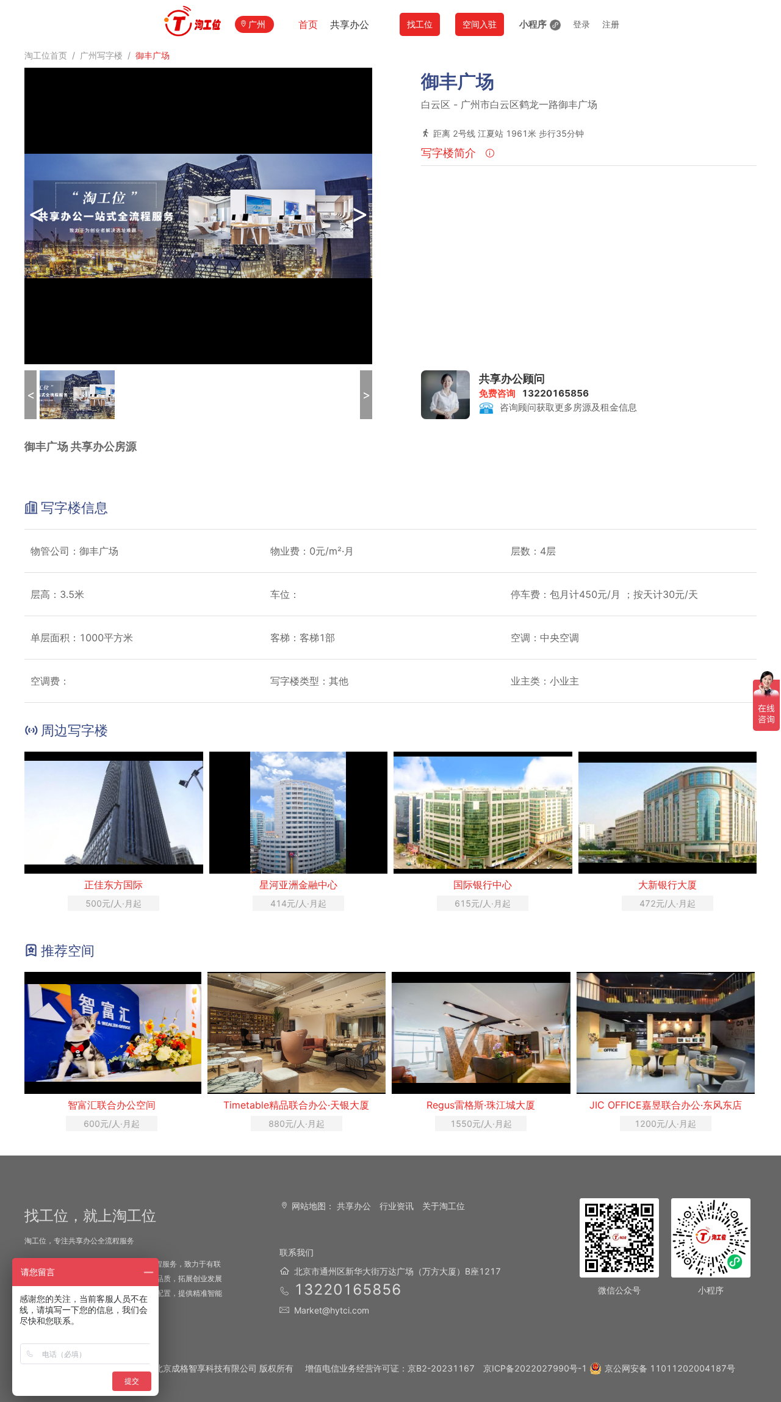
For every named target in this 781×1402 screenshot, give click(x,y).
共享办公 (349, 24)
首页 (308, 24)
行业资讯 (397, 1206)
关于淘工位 (443, 1206)
